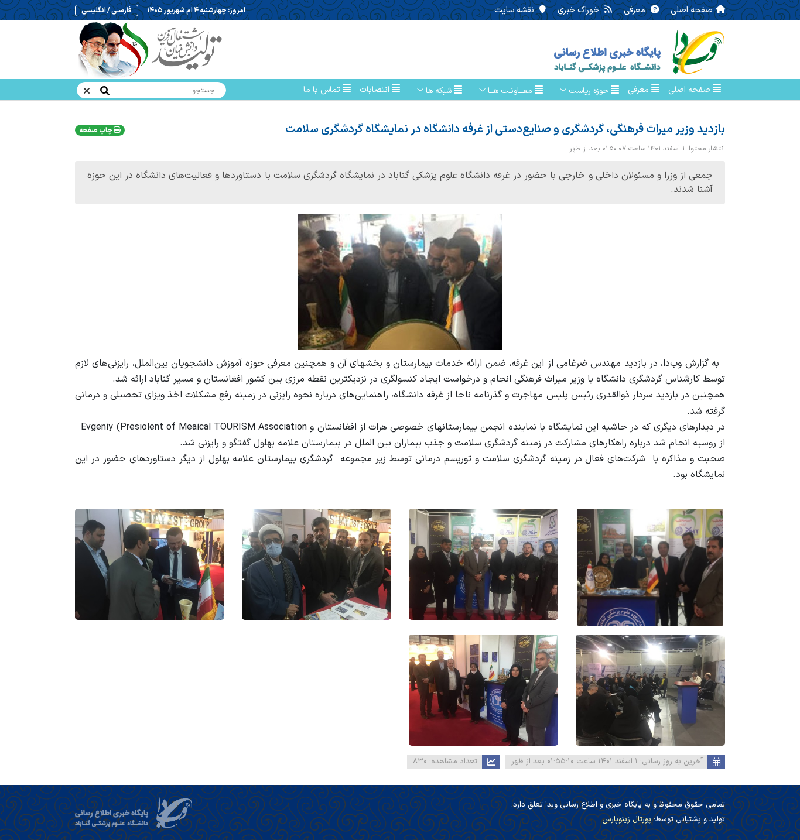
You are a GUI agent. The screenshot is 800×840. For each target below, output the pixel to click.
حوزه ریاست (588, 91)
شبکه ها (438, 91)
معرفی (636, 10)
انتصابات (376, 90)
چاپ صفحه (96, 130)
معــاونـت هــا (510, 91)
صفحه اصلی (692, 10)
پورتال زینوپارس (626, 819)
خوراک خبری (579, 10)
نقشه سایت (515, 10)
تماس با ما (323, 90)
